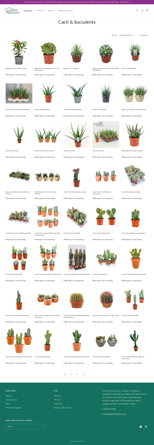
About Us (57, 396)
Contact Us (58, 404)
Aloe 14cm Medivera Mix (73, 109)
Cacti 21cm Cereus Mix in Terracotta (19, 357)
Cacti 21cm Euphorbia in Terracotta (76, 357)
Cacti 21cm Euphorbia (43, 357)
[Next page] (89, 374)
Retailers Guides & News (62, 408)
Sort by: (114, 35)
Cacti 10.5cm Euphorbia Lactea (75, 192)
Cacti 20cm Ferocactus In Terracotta (106, 315)
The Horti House (79, 441)
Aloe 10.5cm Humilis (129, 68)
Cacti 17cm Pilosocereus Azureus (18, 315)
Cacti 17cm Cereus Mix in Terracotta (48, 274)
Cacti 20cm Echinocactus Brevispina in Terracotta (76, 316)
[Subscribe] (43, 426)
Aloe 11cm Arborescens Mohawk (17, 109)
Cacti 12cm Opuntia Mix (101, 233)
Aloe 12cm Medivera (42, 109)
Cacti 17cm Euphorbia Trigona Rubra (77, 274)
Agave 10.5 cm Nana (71, 68)
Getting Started (11, 400)
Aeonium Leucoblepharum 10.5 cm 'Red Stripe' (47, 69)
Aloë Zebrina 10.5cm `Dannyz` (133, 151)
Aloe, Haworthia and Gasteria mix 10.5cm (18, 193)
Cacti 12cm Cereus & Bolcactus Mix (18, 233)
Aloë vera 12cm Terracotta (44, 151)
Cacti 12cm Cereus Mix (72, 233)
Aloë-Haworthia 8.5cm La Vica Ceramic (45, 193)
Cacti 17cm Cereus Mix (14, 274)
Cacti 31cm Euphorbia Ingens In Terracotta (133, 358)
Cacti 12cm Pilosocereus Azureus (134, 233)
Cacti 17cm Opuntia (100, 274)
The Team (57, 400)
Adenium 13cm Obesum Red (16, 68)
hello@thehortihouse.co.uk (115, 414)
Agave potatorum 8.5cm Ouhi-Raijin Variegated (106, 69)
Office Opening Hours (14, 408)
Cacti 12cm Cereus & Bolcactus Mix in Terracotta (47, 234)
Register (8, 396)
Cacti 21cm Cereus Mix (130, 315)
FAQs (7, 404)
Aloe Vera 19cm (69, 151)
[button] (28, 10)
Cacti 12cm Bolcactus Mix (131, 192)
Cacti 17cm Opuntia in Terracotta (134, 274)
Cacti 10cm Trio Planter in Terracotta (102, 193)
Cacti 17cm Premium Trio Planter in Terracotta (47, 316)
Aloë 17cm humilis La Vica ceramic (134, 109)
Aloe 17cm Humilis (99, 109)
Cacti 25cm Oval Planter (101, 357)
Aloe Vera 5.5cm (99, 151)
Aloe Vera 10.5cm (12, 151)
